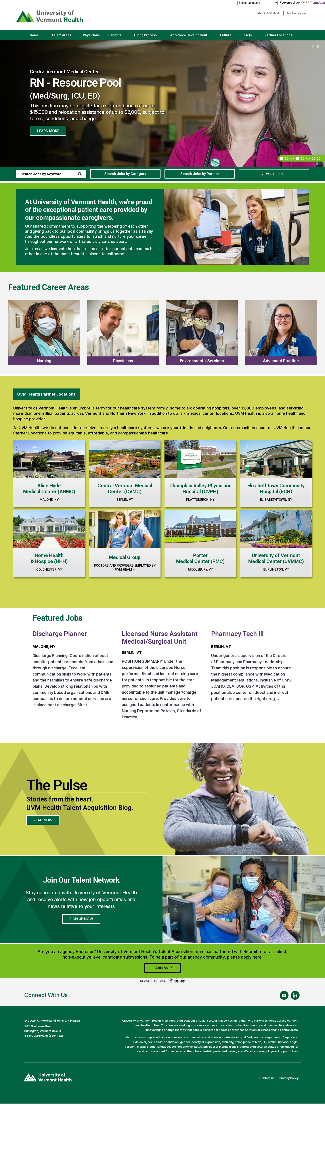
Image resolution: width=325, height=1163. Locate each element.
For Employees (298, 13)
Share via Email (182, 980)
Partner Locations (282, 36)
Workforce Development (188, 35)
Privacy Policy (290, 1078)
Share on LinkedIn (176, 980)
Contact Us (268, 1078)
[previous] (312, 46)
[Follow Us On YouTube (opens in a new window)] (284, 995)
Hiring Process (149, 36)
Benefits (114, 35)
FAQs (248, 35)
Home (34, 35)
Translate (317, 2)
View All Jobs (273, 174)
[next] (318, 46)
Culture (229, 36)
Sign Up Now (81, 919)
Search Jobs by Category (125, 174)
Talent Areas (65, 36)
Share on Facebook (171, 980)
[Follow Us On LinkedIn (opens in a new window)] (295, 995)
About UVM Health (270, 13)
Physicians (93, 36)
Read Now (46, 821)
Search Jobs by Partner (199, 174)
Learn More (48, 131)
